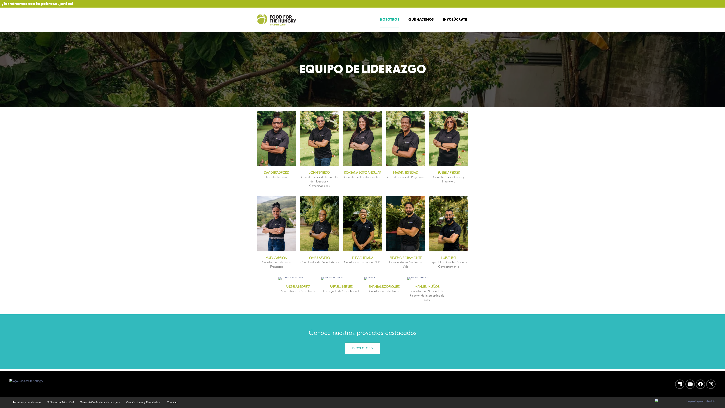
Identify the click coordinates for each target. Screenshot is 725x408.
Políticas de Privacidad (60, 402)
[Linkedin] (679, 384)
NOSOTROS (389, 19)
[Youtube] (690, 384)
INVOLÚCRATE (455, 19)
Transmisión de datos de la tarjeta (100, 402)
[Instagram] (711, 384)
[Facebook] (700, 384)
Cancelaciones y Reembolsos (143, 402)
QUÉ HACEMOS (421, 19)
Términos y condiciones (27, 402)
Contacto (172, 402)
